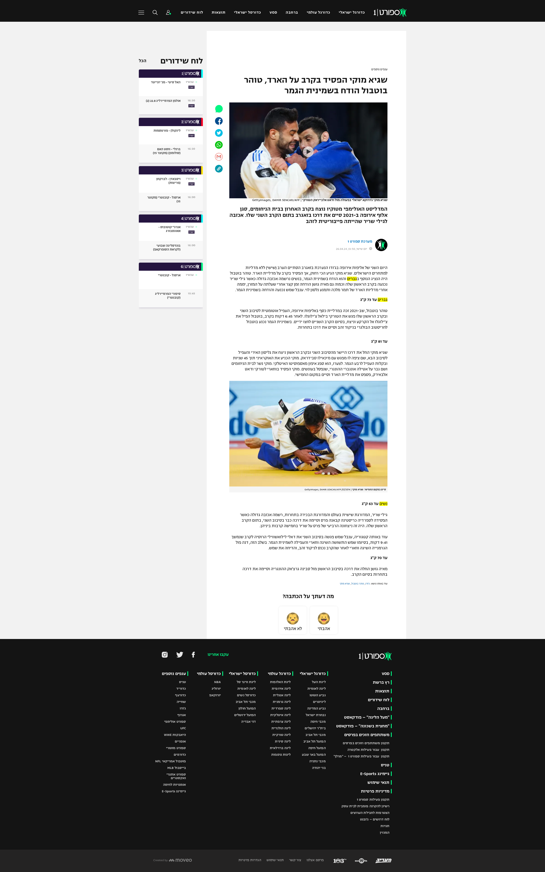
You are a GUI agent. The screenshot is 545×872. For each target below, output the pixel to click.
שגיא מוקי (345, 583)
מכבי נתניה (317, 761)
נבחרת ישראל (316, 715)
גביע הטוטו (318, 695)
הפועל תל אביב (314, 741)
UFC (183, 728)
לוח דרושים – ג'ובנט (374, 819)
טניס (385, 765)
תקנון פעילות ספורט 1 (373, 799)
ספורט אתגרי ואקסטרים (176, 776)
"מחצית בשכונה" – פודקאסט (362, 726)
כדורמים (180, 754)
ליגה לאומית (316, 688)
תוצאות (218, 12)
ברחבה (292, 12)
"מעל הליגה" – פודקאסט (366, 717)
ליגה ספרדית (281, 708)
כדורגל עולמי (318, 12)
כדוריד (181, 688)
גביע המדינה (316, 708)
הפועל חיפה (317, 748)
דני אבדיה (248, 721)
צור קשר (294, 860)
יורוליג (216, 688)
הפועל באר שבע (314, 754)
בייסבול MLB (176, 768)
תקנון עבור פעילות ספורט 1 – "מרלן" (361, 756)
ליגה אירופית (281, 688)
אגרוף (181, 715)
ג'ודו (367, 583)
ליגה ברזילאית (280, 748)
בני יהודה (319, 768)
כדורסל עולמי (209, 673)
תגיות (384, 826)
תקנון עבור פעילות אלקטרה (368, 749)
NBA (217, 682)
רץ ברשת (381, 682)
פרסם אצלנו (315, 860)
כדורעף (180, 695)
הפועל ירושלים (245, 715)
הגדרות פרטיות (249, 860)
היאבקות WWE (175, 735)
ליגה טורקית (281, 735)
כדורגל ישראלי (352, 12)
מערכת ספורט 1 (360, 241)
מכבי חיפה (318, 721)
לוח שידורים (192, 12)
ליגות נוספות (281, 754)
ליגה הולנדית (281, 728)
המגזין (384, 832)
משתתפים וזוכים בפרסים (366, 734)
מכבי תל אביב (315, 735)
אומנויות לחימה (174, 784)
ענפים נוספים (379, 69)
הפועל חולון (247, 708)
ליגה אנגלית (282, 695)
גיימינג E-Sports (374, 773)
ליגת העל (319, 682)
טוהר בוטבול (357, 583)
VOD (273, 12)
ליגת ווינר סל (246, 682)
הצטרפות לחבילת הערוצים (369, 812)
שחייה (181, 702)
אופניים (180, 741)
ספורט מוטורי (176, 748)
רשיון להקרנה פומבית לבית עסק (365, 806)
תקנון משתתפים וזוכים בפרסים (366, 743)
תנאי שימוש (378, 782)
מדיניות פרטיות (375, 791)
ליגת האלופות (280, 682)
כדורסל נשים (246, 695)
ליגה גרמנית (282, 702)
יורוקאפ (215, 695)
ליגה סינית (283, 741)
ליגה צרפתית (281, 721)
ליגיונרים (319, 702)
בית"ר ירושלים (315, 728)
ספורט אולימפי (175, 721)
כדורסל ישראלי (247, 12)
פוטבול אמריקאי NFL (170, 761)
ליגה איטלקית (280, 715)
